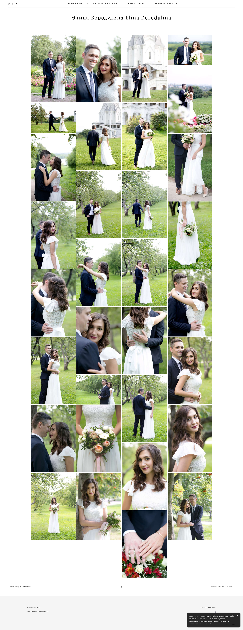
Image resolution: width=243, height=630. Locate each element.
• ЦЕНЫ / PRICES (136, 3)
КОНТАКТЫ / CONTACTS (166, 3)
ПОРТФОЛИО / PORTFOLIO (105, 3)
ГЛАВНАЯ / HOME (74, 3)
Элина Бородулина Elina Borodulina (121, 17)
